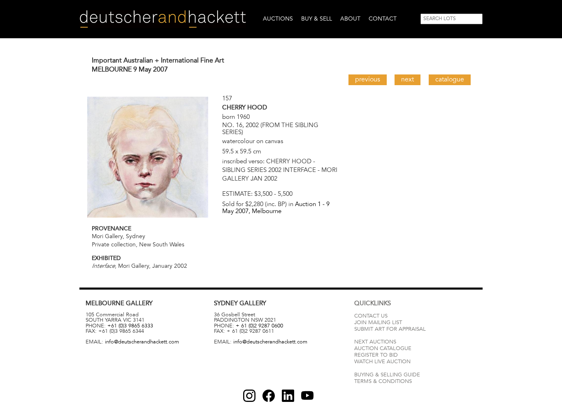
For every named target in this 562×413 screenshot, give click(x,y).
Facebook (268, 396)
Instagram (249, 396)
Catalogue (449, 79)
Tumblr (288, 396)
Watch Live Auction (382, 361)
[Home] (162, 19)
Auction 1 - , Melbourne (276, 207)
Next (407, 79)
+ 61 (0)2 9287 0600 (259, 326)
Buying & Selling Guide (387, 374)
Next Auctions (375, 342)
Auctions (278, 18)
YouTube (307, 396)
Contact (383, 18)
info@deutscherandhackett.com (142, 342)
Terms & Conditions (383, 381)
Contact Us (371, 316)
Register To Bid (376, 355)
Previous (367, 79)
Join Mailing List (378, 322)
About (350, 18)
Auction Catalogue (382, 348)
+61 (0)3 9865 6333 (130, 326)
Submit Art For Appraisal (390, 329)
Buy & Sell (316, 18)
